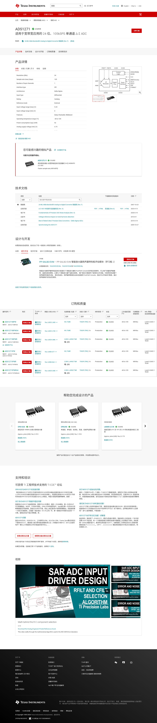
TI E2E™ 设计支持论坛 (55, 666)
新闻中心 (18, 670)
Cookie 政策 (26, 711)
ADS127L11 (42, 160)
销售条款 (46, 711)
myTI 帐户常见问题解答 (56, 685)
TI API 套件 (85, 662)
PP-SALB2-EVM (46, 262)
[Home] (30, 6)
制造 (16, 685)
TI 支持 (51, 546)
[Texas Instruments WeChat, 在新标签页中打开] (116, 663)
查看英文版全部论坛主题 (43, 536)
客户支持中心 (52, 674)
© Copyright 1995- (23, 715)
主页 (16, 20)
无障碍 (17, 711)
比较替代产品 (61, 150)
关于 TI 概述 (19, 662)
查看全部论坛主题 (23, 536)
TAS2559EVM (77, 266)
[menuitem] (140, 14)
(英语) (72, 41)
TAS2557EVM (66, 266)
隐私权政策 (36, 711)
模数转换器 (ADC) (39, 20)
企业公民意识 (19, 689)
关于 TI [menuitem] (71, 14)
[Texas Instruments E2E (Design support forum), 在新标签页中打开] (123, 663)
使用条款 (65, 541)
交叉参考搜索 (52, 670)
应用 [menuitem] (24, 14)
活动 (16, 677)
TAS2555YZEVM (55, 266)
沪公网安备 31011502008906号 (41, 718)
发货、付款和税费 (87, 670)
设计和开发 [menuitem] (35, 14)
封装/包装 (51, 677)
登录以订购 (130, 259)
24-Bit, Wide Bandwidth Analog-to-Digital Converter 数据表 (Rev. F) (46, 41)
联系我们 (51, 662)
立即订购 (137, 31)
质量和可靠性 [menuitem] (48, 14)
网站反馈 (69, 711)
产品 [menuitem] (16, 14)
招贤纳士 (18, 666)
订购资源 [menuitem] (61, 14)
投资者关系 (19, 681)
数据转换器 (24, 20)
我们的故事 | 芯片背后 (22, 674)
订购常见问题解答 (87, 674)
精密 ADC (54, 20)
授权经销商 (97, 674)
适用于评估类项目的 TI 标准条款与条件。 (29, 287)
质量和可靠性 (53, 681)
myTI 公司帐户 (86, 666)
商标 (61, 711)
